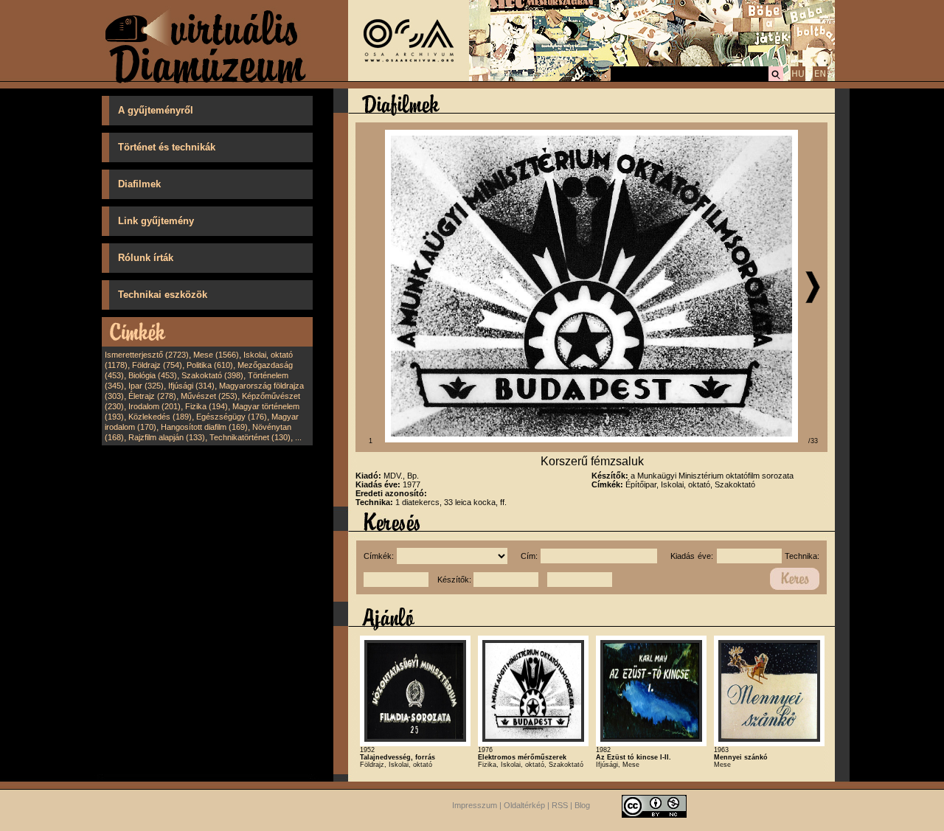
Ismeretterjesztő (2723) (147, 354)
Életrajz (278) (152, 396)
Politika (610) (210, 365)
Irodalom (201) (154, 406)
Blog (582, 805)
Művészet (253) (209, 396)
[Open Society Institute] (408, 78)
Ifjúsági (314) (191, 385)
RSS (560, 805)
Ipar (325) (146, 385)
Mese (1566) (216, 354)
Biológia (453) (152, 375)
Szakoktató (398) (212, 375)
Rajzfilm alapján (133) (166, 437)
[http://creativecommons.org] (654, 805)
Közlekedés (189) (160, 416)
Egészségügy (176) (231, 416)
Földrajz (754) (157, 365)
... (298, 437)
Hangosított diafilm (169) (204, 427)
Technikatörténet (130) (250, 437)
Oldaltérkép (524, 805)
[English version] (820, 79)
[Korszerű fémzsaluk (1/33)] (591, 439)
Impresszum (474, 805)
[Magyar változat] (798, 79)
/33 (813, 441)
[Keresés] (775, 79)
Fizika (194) (206, 406)
